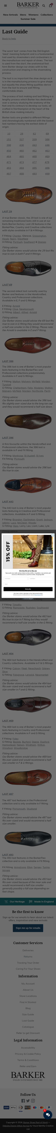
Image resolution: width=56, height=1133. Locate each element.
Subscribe (28, 589)
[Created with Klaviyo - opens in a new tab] (28, 599)
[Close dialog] (52, 535)
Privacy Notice (37, 594)
